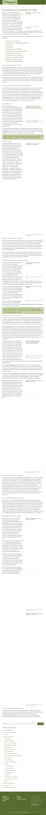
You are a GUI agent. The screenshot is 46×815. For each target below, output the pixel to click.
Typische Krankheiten (8, 736)
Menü (43, 2)
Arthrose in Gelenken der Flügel (12, 40)
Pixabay (29, 27)
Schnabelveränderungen (10, 770)
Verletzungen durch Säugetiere (11, 776)
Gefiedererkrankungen (9, 749)
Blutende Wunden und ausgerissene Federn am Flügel (17, 43)
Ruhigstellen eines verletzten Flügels (13, 59)
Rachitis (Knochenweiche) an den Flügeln (14, 57)
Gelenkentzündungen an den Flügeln (13, 49)
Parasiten (7, 764)
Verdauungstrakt (8, 772)
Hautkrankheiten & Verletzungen (12, 753)
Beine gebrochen (16, 386)
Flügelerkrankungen (9, 747)
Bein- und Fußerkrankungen (11, 742)
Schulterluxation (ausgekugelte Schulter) (14, 61)
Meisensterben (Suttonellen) (11, 745)
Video (5, 305)
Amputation (30, 492)
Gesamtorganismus (9, 751)
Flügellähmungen (9, 47)
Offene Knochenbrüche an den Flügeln (14, 55)
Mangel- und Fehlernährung (11, 762)
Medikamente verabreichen (9, 783)
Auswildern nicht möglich (9, 787)
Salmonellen (30, 242)
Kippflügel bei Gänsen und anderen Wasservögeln (16, 51)
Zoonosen (7, 781)
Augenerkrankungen (9, 740)
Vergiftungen (7, 774)
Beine (41, 504)
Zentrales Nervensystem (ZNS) (11, 779)
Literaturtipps (6, 785)
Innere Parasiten (9, 768)
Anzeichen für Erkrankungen (10, 732)
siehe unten (31, 376)
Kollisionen (25, 319)
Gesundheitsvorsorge (8, 730)
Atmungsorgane (8, 738)
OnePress (26, 812)
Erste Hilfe (6, 734)
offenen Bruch (37, 92)
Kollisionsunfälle (8, 757)
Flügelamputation (9, 45)
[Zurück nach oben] (23, 809)
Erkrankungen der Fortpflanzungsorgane (13, 755)
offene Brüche (18, 110)
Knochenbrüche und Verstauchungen (13, 53)
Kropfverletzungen (9, 759)
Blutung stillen (17, 94)
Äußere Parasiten (9, 766)
